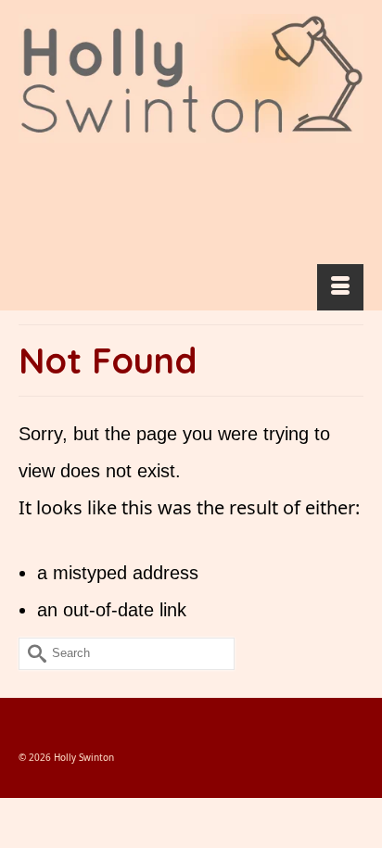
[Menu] (340, 287)
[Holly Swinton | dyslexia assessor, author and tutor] (191, 78)
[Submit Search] (32, 654)
